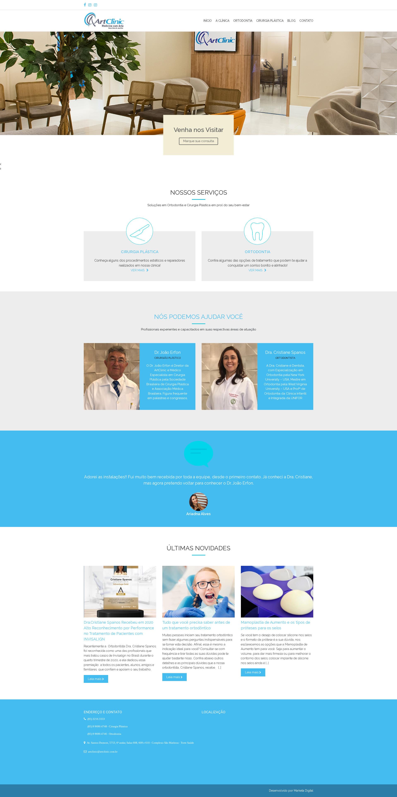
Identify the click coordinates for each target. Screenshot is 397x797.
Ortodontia (242, 20)
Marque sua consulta (198, 141)
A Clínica (222, 20)
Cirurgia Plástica (269, 20)
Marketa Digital (303, 790)
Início (207, 20)
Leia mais (95, 679)
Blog (291, 20)
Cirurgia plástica (139, 252)
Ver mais (138, 270)
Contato (306, 20)
